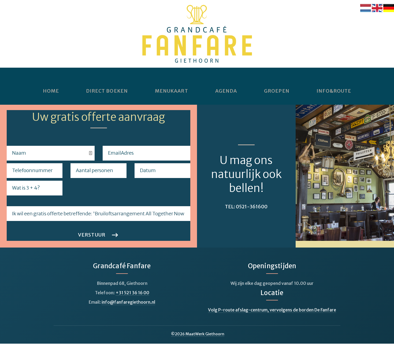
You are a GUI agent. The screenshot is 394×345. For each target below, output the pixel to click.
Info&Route (334, 91)
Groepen (276, 91)
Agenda (226, 91)
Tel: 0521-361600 (246, 207)
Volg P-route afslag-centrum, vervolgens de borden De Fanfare (272, 310)
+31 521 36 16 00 (132, 292)
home (51, 91)
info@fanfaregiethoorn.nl (128, 302)
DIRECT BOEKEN (107, 91)
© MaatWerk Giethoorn (197, 334)
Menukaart (171, 91)
